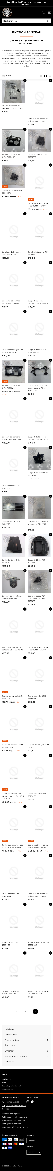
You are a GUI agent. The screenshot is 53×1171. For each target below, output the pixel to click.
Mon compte (7, 1089)
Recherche (6, 1079)
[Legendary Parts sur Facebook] (32, 1101)
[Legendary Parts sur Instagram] (27, 1101)
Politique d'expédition (11, 1124)
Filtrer (9, 76)
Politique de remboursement (14, 1117)
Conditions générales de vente (15, 1127)
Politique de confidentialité (13, 1120)
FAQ (4, 1082)
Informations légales (10, 1114)
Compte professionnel (11, 1086)
